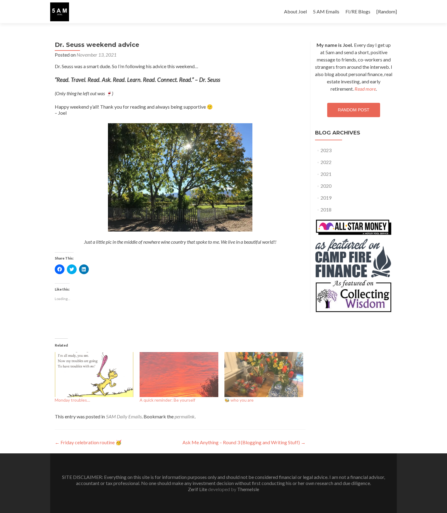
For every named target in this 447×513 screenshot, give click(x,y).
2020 (326, 186)
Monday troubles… (72, 400)
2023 (326, 150)
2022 (326, 162)
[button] (59, 11)
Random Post (353, 109)
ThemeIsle (248, 489)
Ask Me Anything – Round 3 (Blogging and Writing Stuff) (244, 442)
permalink (185, 416)
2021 (326, 174)
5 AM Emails (326, 11)
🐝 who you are (239, 400)
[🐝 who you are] (263, 374)
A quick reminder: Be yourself (167, 400)
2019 (326, 198)
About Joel (295, 11)
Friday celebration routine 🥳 (88, 442)
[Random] (386, 11)
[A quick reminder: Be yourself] (179, 374)
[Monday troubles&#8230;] (94, 374)
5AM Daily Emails (124, 416)
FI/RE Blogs (357, 11)
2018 (326, 209)
